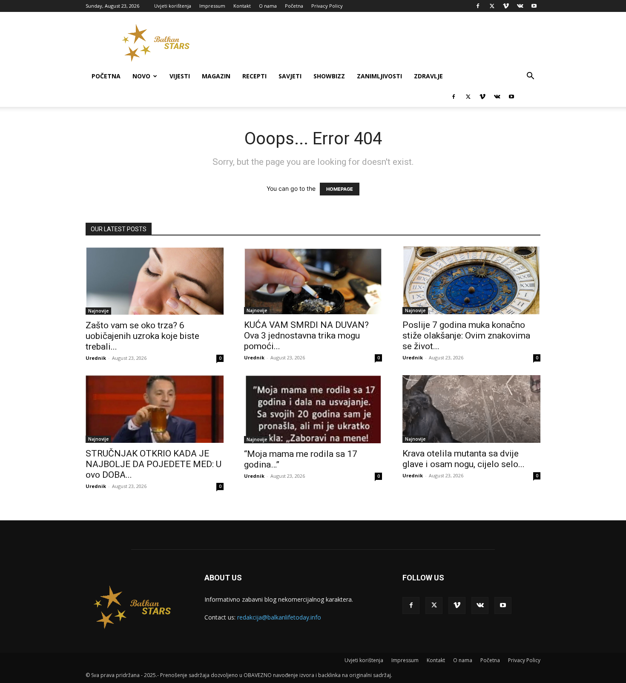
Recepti (254, 76)
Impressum (212, 6)
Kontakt (242, 6)
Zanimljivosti (379, 76)
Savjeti (290, 76)
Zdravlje (428, 76)
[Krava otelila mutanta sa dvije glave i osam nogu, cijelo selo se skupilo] (471, 409)
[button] (530, 77)
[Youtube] (534, 6)
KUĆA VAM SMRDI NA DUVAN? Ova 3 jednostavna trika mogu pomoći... (306, 335)
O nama (268, 6)
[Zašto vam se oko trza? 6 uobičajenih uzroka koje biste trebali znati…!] (155, 281)
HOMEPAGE (339, 189)
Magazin (216, 76)
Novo (141, 76)
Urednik (96, 358)
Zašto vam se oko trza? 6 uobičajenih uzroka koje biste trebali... (142, 336)
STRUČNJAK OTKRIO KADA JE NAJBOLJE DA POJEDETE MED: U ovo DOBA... (153, 464)
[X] (491, 6)
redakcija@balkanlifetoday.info (279, 617)
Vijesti (179, 76)
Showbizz (329, 76)
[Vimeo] (506, 6)
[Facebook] (477, 6)
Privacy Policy (327, 6)
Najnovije (98, 311)
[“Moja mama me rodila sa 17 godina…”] (313, 409)
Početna (294, 6)
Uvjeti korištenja (172, 6)
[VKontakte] (520, 6)
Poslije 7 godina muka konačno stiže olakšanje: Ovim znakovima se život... (466, 335)
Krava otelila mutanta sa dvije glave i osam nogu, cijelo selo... (463, 458)
